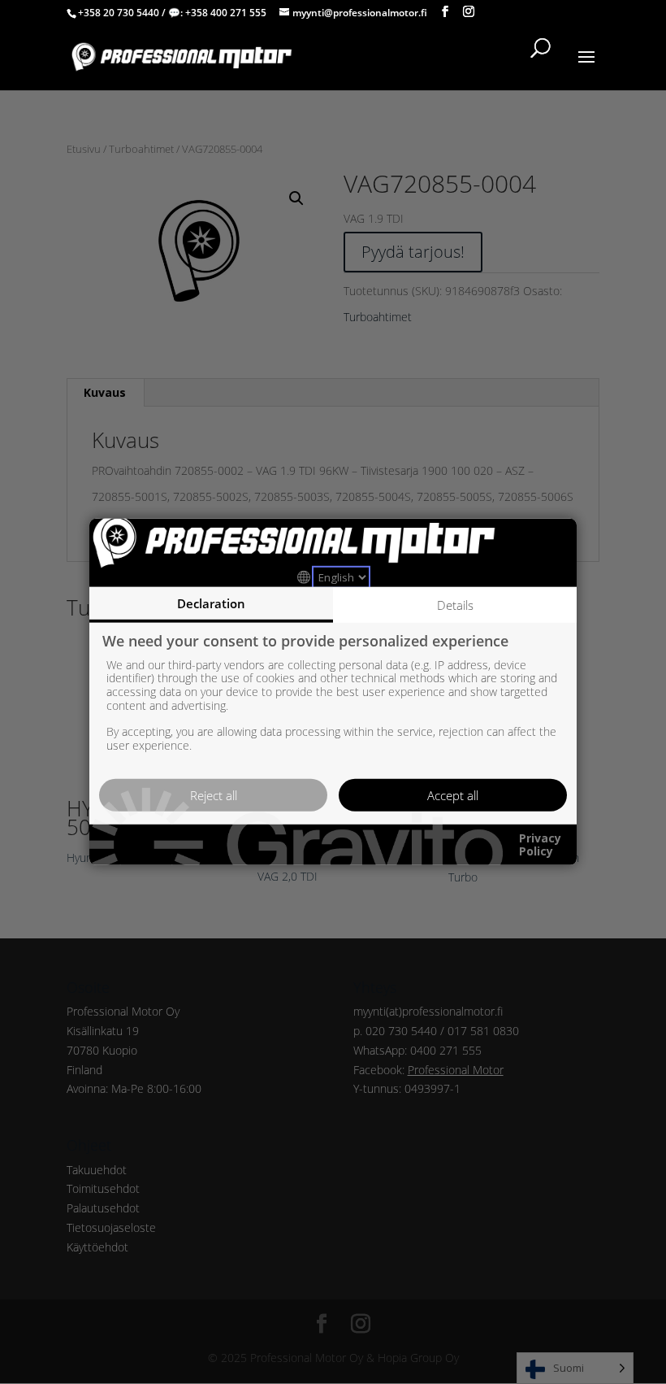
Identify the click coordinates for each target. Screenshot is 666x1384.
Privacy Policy (540, 845)
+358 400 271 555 (225, 13)
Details (455, 605)
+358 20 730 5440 (118, 13)
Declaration (211, 603)
